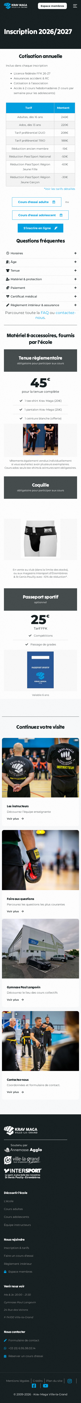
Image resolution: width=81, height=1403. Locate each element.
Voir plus (13, 818)
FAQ (45, 312)
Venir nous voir (14, 1286)
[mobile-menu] (74, 6)
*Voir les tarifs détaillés (59, 189)
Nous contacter (14, 1332)
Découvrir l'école (15, 1193)
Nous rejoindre (14, 1239)
